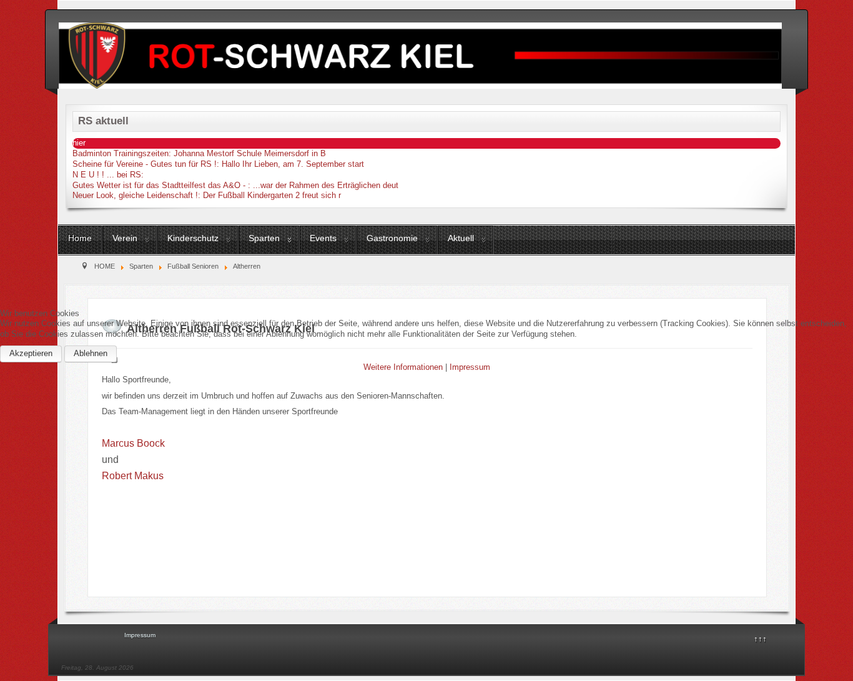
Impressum (470, 367)
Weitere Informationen (403, 367)
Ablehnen (90, 353)
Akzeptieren (30, 353)
